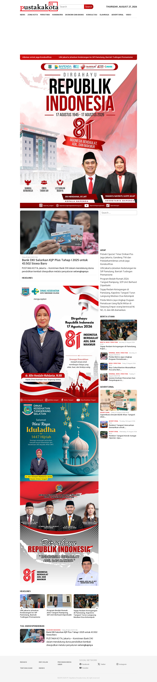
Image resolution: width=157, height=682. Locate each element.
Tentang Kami (26, 668)
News (108, 342)
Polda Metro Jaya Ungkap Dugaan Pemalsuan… (120, 358)
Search (88, 6)
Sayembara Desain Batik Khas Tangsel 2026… (117, 416)
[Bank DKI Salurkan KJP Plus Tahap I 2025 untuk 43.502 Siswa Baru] (59, 232)
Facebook (85, 664)
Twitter (103, 664)
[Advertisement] (78, 36)
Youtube (85, 668)
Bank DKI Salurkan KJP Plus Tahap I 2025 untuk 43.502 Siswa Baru (55, 261)
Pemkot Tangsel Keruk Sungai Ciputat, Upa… (122, 437)
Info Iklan (43, 662)
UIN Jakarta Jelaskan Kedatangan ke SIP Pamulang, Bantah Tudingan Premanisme (46, 57)
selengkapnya (80, 271)
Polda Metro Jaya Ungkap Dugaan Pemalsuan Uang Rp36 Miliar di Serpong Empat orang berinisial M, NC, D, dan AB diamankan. (85, 614)
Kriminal (112, 353)
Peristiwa (114, 342)
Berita (102, 342)
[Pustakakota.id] (39, 6)
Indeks (42, 668)
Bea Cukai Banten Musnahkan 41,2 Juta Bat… (122, 368)
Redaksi (23, 662)
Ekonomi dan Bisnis (53, 630)
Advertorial (105, 412)
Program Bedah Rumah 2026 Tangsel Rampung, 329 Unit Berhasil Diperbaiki (32, 612)
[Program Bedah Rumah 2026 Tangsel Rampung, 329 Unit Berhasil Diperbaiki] (32, 601)
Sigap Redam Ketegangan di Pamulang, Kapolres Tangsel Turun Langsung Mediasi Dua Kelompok (58, 613)
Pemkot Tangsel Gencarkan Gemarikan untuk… (121, 426)
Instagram (122, 664)
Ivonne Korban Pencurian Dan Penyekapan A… (122, 379)
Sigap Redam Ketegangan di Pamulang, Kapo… (118, 347)
